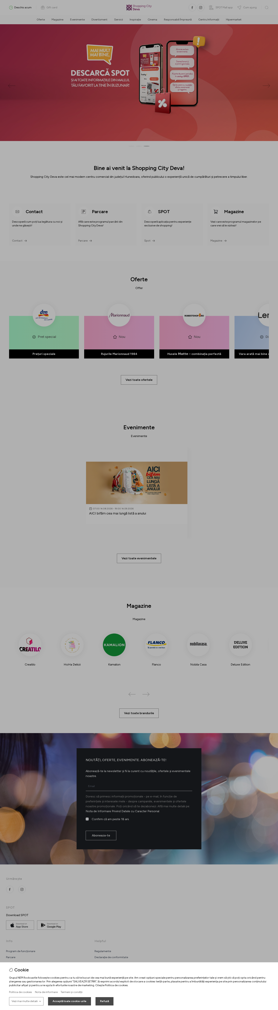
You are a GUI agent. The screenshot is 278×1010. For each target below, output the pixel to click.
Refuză (104, 1001)
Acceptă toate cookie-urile (69, 1001)
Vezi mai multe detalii (25, 1001)
